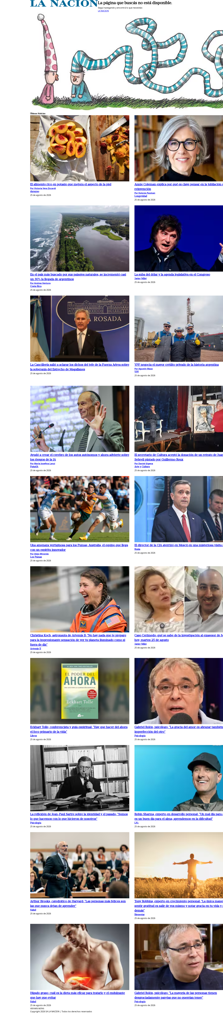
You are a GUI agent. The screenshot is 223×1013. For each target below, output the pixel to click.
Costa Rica (35, 286)
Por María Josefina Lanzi (42, 463)
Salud (33, 910)
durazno (34, 191)
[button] (79, 148)
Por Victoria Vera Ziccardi (43, 188)
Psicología (139, 736)
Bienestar (139, 915)
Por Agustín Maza (143, 368)
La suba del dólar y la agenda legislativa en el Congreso (172, 274)
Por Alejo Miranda (39, 553)
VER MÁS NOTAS (37, 1009)
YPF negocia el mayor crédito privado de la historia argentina (176, 364)
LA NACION (103, 10)
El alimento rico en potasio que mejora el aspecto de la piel (70, 184)
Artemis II (35, 649)
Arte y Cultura (142, 467)
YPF (136, 372)
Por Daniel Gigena (143, 463)
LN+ (136, 823)
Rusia (137, 549)
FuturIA (34, 467)
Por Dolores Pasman (144, 193)
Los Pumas (36, 557)
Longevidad (140, 196)
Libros (33, 736)
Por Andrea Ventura (40, 283)
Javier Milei (140, 279)
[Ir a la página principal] (64, 6)
